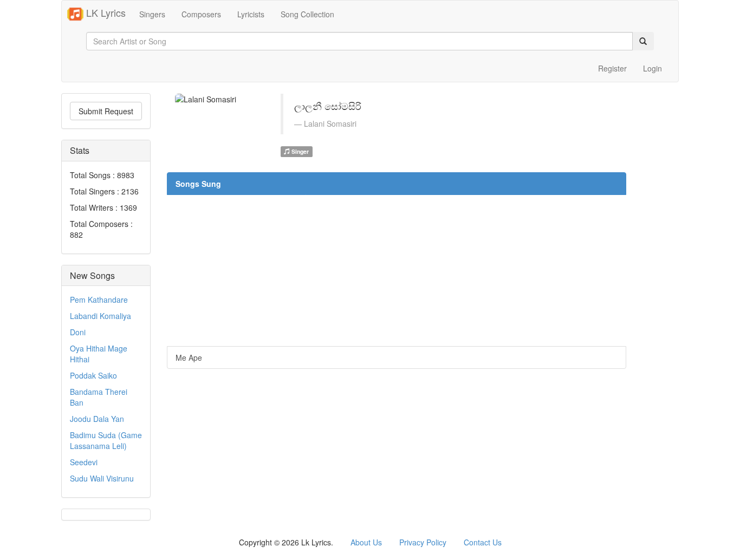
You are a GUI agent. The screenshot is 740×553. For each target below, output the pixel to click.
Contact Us (483, 542)
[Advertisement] (396, 270)
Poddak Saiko (93, 375)
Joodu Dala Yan (97, 418)
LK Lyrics (104, 12)
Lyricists (250, 14)
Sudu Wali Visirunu (102, 478)
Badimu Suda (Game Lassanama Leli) (106, 440)
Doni (78, 332)
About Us (366, 542)
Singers (152, 14)
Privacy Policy (422, 542)
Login (652, 68)
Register (612, 68)
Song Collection (307, 14)
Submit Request (106, 111)
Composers (201, 14)
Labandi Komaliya (100, 315)
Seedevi (84, 462)
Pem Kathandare (99, 299)
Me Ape (189, 357)
